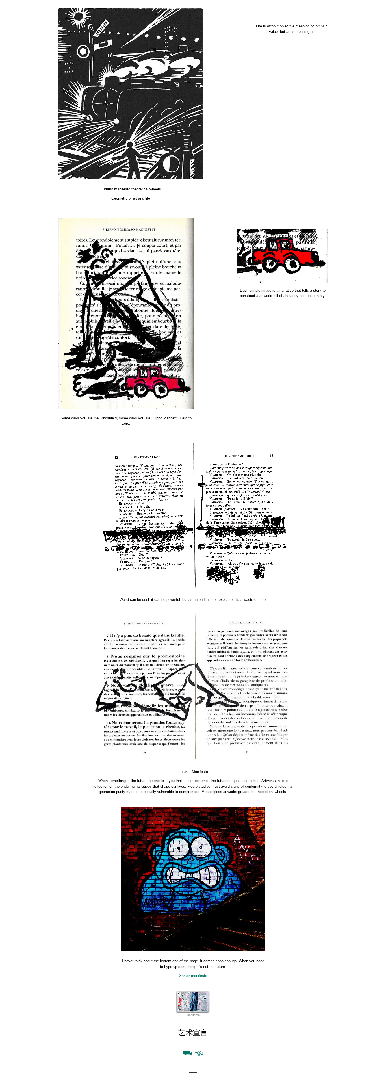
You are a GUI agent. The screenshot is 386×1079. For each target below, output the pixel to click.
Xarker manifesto (193, 976)
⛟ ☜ (193, 1053)
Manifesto (193, 1015)
